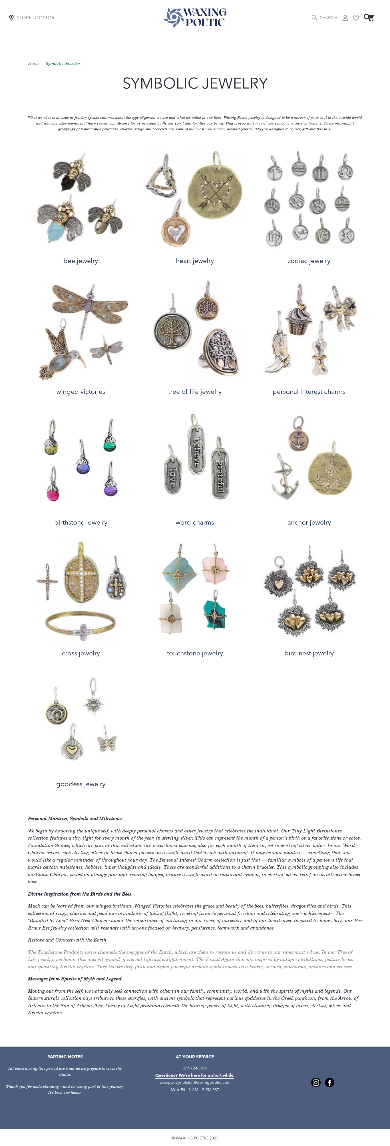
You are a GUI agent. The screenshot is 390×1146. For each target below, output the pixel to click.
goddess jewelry (80, 784)
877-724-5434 (195, 1068)
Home (34, 63)
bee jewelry (80, 260)
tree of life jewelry (195, 391)
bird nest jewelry (309, 653)
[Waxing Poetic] (195, 17)
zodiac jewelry (309, 260)
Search (328, 17)
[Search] (367, 18)
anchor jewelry (309, 522)
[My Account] (345, 18)
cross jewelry (81, 653)
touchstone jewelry (195, 653)
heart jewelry (195, 260)
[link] (316, 1082)
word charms (195, 522)
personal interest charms (309, 391)
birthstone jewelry (80, 522)
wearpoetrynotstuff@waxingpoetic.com (195, 1082)
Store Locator (36, 17)
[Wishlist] (356, 17)
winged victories (80, 391)
